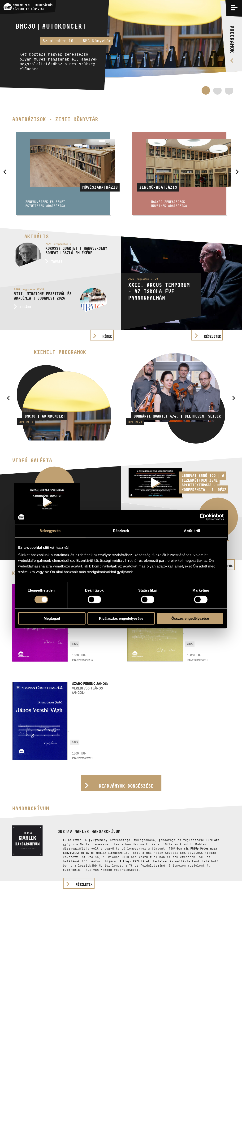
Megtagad (52, 618)
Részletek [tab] (121, 530)
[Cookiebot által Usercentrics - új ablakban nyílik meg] (203, 516)
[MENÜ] (234, 7)
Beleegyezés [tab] (49, 530)
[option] (121, 47)
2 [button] (217, 92)
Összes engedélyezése (190, 618)
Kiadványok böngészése (126, 786)
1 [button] (206, 90)
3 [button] (229, 92)
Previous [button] (4, 171)
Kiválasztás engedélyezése (121, 618)
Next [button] (237, 171)
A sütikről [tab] (192, 530)
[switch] (94, 599)
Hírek (107, 336)
